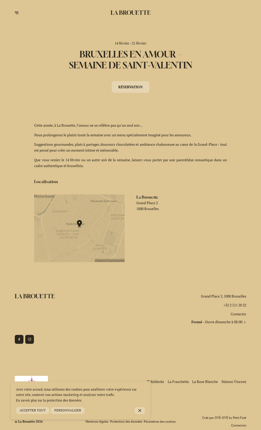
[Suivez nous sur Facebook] (19, 339)
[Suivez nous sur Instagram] (29, 339)
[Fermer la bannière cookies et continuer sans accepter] (140, 410)
